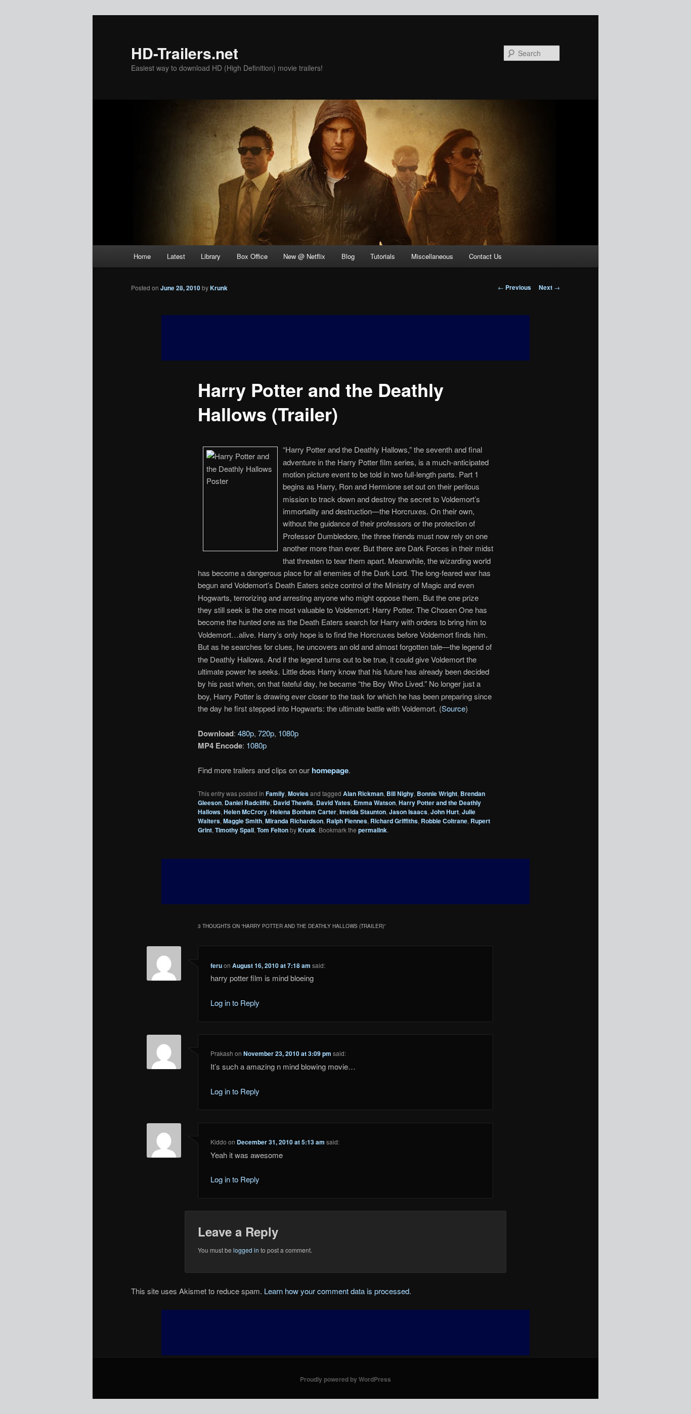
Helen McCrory (245, 811)
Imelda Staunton (362, 811)
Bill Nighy (400, 793)
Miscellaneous (432, 256)
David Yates (333, 802)
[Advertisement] (345, 881)
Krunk (219, 287)
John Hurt (444, 811)
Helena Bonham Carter (303, 811)
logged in (246, 1250)
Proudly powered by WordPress (345, 1379)
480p (246, 733)
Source (453, 708)
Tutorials (382, 256)
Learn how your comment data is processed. (337, 1291)
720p (266, 733)
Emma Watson (375, 802)
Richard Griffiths (394, 820)
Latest (176, 256)
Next (549, 287)
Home (142, 256)
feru (216, 965)
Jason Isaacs (408, 811)
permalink (372, 829)
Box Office (252, 256)
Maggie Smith (242, 820)
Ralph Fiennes (346, 820)
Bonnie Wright (437, 793)
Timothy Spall (234, 829)
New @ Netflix (304, 256)
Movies (298, 793)
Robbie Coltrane (444, 820)
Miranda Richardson (294, 820)
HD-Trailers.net (184, 53)
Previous (514, 287)
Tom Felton (272, 829)
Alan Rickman (363, 793)
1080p (288, 733)
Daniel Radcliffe (247, 802)
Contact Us (485, 256)
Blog (348, 256)
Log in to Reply (235, 1002)
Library (211, 256)
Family (275, 793)
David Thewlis (293, 802)
